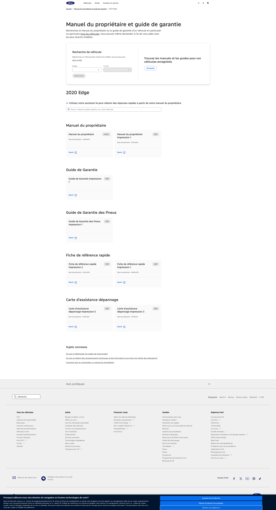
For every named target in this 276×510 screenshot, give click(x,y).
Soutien (69, 9)
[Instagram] (254, 478)
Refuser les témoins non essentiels (211, 503)
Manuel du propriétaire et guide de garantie (90, 9)
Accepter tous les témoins (211, 498)
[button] (88, 413)
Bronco (231, 397)
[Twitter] (240, 478)
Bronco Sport (241, 397)
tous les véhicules (89, 33)
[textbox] (26, 397)
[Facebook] (234, 478)
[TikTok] (260, 478)
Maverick (253, 397)
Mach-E (222, 397)
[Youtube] (247, 478)
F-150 (261, 397)
